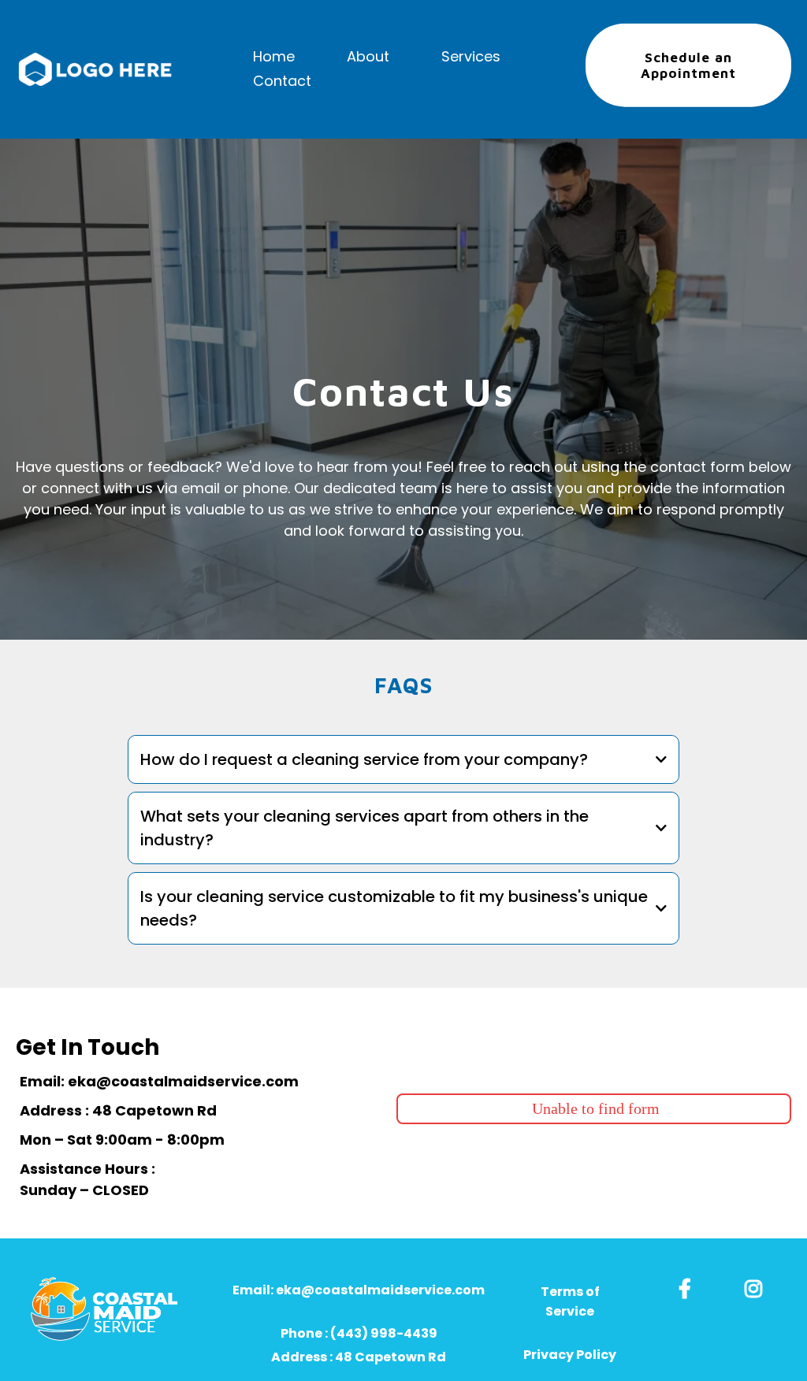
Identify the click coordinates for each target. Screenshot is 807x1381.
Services (470, 56)
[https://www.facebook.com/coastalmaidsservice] (689, 1286)
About (368, 56)
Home (274, 56)
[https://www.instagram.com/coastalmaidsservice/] (757, 1286)
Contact (282, 81)
